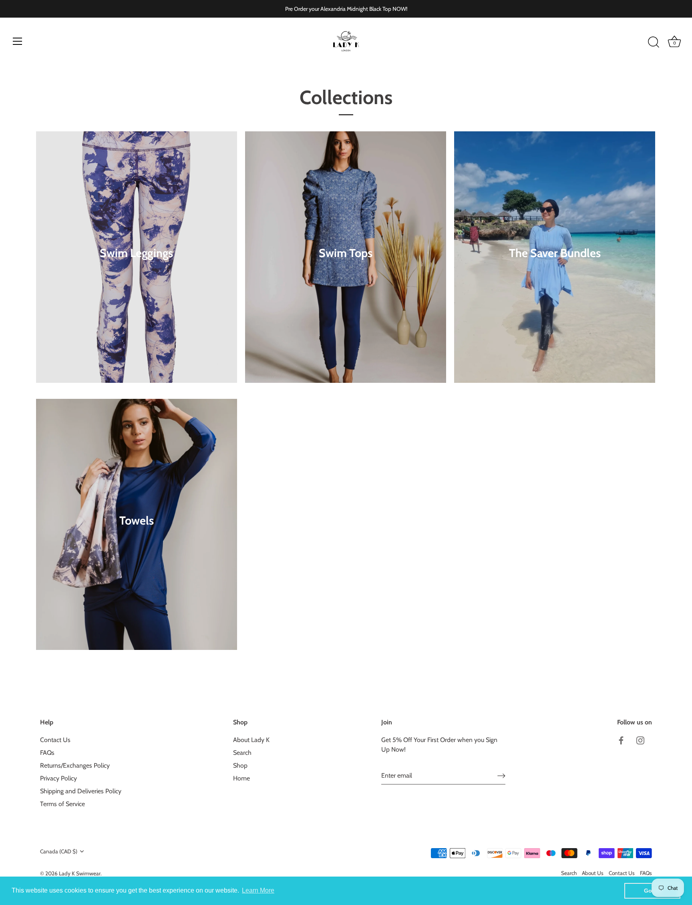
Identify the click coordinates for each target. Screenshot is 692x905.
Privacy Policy (58, 778)
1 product (136, 532)
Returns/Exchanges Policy (75, 765)
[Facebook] (621, 740)
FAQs (47, 752)
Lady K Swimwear (80, 873)
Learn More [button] (258, 890)
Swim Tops (345, 253)
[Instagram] (640, 740)
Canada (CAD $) (58, 851)
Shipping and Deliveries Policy (80, 791)
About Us (592, 873)
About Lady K (251, 740)
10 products (346, 265)
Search (242, 752)
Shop (240, 765)
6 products (136, 265)
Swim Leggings (136, 253)
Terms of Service (62, 804)
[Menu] (17, 41)
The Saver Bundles (555, 253)
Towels (136, 520)
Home (241, 778)
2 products (554, 265)
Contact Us (55, 740)
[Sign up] (501, 775)
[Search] (653, 42)
